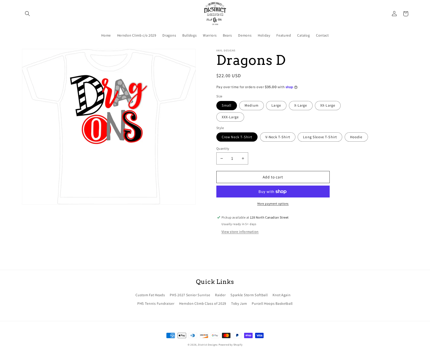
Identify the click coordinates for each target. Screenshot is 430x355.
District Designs (208, 344)
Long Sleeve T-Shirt (320, 137)
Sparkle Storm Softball (249, 295)
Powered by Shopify (231, 344)
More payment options (273, 204)
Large (276, 105)
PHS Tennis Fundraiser (155, 303)
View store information (240, 231)
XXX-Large (230, 117)
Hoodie (356, 137)
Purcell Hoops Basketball (272, 303)
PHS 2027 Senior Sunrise (190, 295)
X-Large (300, 105)
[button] (27, 14)
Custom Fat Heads (150, 295)
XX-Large (327, 105)
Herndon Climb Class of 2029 (202, 303)
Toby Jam (239, 303)
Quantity (222, 148)
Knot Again (281, 295)
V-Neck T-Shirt (277, 137)
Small (227, 105)
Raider (220, 295)
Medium (251, 105)
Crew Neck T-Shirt (237, 137)
